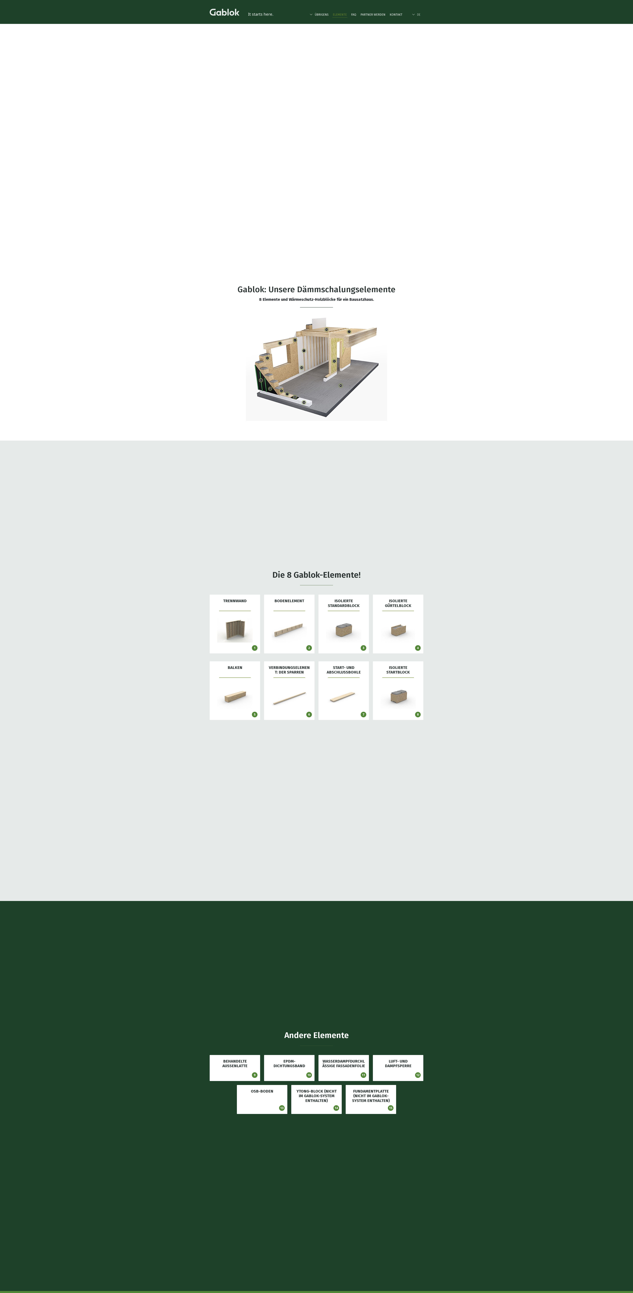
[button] (319, 14)
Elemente (340, 14)
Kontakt (396, 14)
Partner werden (373, 14)
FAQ (353, 14)
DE (418, 14)
